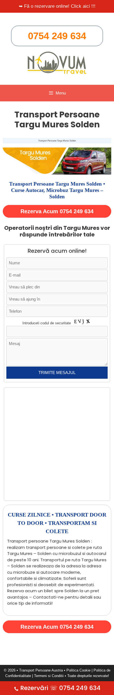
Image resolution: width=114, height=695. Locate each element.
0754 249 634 (57, 35)
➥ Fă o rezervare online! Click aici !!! (57, 6)
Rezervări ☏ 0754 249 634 (60, 688)
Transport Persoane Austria (41, 670)
